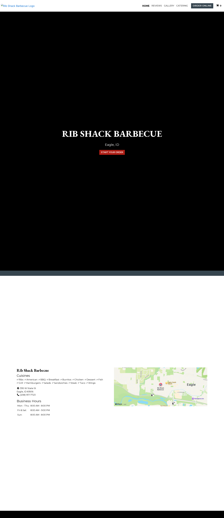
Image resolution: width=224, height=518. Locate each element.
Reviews (157, 5)
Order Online (202, 5)
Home (145, 5)
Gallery (169, 5)
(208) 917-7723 (28, 395)
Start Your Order (112, 152)
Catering (182, 5)
